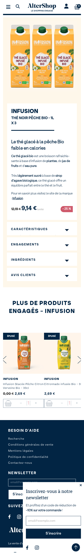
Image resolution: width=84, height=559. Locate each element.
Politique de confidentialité (28, 457)
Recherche (16, 438)
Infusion (24, 111)
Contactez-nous (20, 462)
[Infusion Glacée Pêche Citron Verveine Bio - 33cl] (23, 353)
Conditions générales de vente (30, 444)
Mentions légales (20, 450)
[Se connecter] (66, 6)
